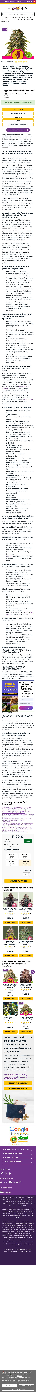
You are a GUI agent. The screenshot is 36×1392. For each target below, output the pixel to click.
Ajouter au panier (18, 881)
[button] (17, 57)
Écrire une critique (18, 1088)
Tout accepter (10, 1385)
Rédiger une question (18, 1083)
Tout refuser (26, 1385)
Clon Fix (9, 556)
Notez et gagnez (8, 62)
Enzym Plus (28, 399)
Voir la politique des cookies (21, 1382)
